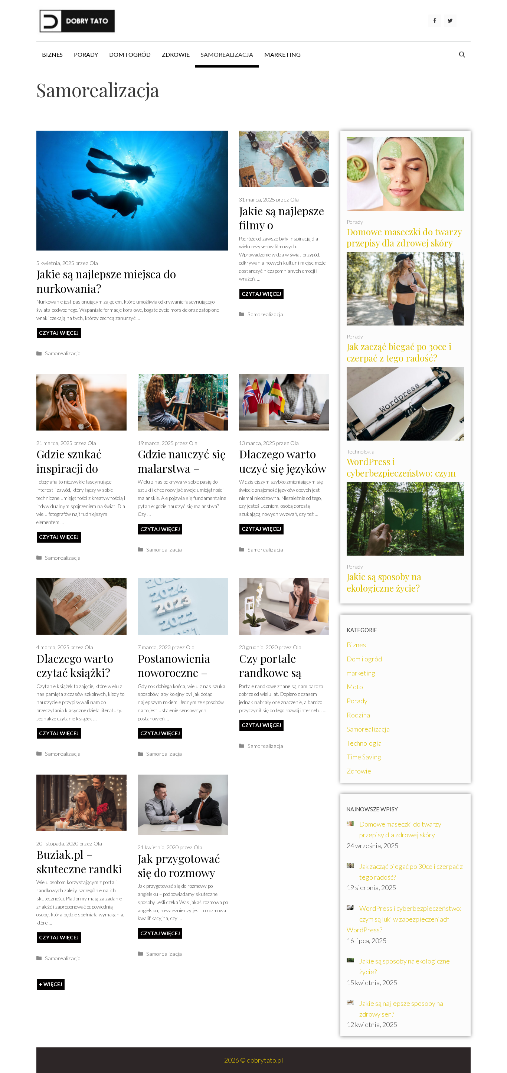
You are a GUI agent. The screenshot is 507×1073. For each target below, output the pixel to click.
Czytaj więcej (59, 333)
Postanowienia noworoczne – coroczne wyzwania (174, 680)
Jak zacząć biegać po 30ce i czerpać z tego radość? (399, 352)
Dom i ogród (130, 54)
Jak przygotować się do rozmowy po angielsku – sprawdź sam (179, 880)
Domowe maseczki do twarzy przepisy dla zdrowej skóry (404, 237)
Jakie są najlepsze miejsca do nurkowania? (106, 281)
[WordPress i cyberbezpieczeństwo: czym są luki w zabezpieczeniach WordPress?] (405, 435)
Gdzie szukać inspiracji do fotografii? (69, 468)
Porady (86, 54)
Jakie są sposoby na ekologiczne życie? (384, 582)
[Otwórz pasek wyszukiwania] (462, 55)
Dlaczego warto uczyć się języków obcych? (282, 468)
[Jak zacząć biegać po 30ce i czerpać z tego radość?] (405, 320)
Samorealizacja (227, 54)
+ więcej (50, 984)
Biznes (52, 54)
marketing (282, 54)
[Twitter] (450, 20)
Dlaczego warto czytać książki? (74, 665)
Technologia (360, 451)
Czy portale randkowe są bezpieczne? (270, 672)
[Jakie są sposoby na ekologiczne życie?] (405, 550)
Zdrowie (176, 54)
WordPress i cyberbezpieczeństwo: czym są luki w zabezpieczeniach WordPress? (401, 478)
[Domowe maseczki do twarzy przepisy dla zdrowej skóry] (405, 205)
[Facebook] (434, 20)
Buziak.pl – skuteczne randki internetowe (79, 868)
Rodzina (358, 715)
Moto (355, 687)
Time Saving (364, 757)
